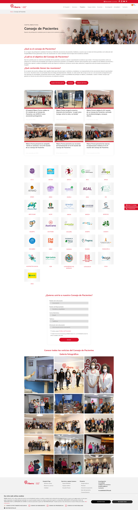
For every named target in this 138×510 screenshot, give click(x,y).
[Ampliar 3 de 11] (111, 358)
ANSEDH (87, 214)
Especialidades (67, 483)
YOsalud (83, 485)
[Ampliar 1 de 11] (51, 358)
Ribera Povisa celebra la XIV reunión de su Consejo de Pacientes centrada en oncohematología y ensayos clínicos (99, 113)
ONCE (32, 283)
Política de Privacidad (65, 331)
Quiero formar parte (57, 83)
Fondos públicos (102, 486)
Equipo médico (92, 7)
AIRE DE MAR (32, 214)
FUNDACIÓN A (106, 249)
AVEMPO (87, 231)
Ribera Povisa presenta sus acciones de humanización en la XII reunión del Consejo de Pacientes (68, 145)
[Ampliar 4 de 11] (51, 396)
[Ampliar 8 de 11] (81, 416)
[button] (46, 508)
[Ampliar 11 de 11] (81, 436)
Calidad (46, 487)
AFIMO (50, 197)
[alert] (69, 502)
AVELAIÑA (69, 232)
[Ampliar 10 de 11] (51, 436)
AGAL (87, 197)
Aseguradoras (85, 483)
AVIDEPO (105, 231)
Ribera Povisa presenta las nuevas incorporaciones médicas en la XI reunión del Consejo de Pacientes (98, 145)
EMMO (50, 249)
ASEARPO (32, 231)
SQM (50, 266)
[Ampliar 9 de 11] (111, 416)
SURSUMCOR (87, 266)
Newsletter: (111, 1)
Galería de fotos (82, 83)
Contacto (125, 7)
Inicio (11, 11)
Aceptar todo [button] (101, 501)
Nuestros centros (48, 485)
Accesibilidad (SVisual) (104, 490)
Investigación (108, 7)
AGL (106, 197)
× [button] (136, 495)
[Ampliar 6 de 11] (111, 396)
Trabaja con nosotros (104, 484)
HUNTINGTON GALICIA (32, 266)
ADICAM (50, 179)
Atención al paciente (86, 487)
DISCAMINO (32, 249)
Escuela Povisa (66, 487)
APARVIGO (106, 214)
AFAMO (32, 197)
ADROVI (69, 179)
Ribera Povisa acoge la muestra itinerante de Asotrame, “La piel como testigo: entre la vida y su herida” (68, 112)
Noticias (70, 83)
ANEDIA (69, 214)
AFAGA (106, 179)
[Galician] (135, 5)
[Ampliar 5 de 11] (81, 396)
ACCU (32, 179)
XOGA (105, 266)
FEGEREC (87, 249)
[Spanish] (132, 5)
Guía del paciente (86, 490)
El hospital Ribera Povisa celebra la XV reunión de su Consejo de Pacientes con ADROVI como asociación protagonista (37, 113)
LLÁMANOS (131, 208)
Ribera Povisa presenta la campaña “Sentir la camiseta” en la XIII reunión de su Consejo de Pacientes (38, 145)
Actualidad (101, 483)
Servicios (74, 7)
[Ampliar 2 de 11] (81, 358)
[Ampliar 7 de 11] (51, 416)
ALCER (50, 214)
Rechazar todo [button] (122, 501)
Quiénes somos (48, 483)
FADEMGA (69, 249)
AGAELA (69, 197)
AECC (87, 179)
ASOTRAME (51, 231)
